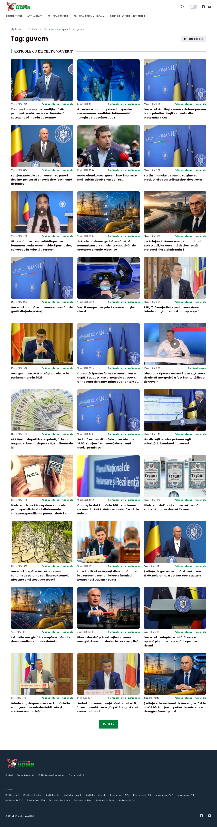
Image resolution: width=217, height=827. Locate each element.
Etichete (32, 29)
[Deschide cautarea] (182, 6)
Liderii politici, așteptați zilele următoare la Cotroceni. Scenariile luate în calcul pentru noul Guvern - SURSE (106, 576)
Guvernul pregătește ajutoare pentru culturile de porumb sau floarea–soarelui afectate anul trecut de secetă (40, 576)
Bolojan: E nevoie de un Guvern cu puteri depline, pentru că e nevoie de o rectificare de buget (41, 180)
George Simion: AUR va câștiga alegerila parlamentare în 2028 (40, 376)
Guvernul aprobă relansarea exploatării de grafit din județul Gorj (42, 309)
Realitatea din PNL (185, 795)
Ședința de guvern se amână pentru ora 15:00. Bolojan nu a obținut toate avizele (172, 573)
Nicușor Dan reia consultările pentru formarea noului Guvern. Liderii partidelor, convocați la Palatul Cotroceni (41, 246)
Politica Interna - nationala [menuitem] (127, 16)
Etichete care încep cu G (57, 29)
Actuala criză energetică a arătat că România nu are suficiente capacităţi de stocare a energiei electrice (106, 246)
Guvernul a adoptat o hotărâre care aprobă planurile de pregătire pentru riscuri (170, 641)
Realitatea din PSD (14, 800)
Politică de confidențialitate (51, 775)
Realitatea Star (53, 795)
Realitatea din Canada (59, 800)
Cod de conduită (76, 775)
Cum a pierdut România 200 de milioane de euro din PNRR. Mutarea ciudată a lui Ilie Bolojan (108, 509)
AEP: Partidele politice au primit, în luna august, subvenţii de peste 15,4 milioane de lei (42, 443)
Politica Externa (197, 368)
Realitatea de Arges (105, 800)
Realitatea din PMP (164, 795)
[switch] (193, 7)
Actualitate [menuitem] (34, 16)
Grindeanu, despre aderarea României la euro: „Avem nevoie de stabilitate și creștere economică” (40, 707)
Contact (9, 775)
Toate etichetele (195, 38)
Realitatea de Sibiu (83, 800)
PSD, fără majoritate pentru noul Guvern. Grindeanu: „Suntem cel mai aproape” (173, 309)
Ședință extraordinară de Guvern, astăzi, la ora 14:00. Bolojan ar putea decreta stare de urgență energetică (175, 707)
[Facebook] (203, 7)
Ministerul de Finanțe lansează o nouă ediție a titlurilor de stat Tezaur (171, 507)
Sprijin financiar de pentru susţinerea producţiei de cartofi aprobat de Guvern (173, 178)
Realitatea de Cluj (127, 800)
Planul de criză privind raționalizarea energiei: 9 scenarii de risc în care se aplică (108, 639)
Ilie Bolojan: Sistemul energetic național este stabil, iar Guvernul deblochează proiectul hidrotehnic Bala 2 (172, 246)
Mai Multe (108, 724)
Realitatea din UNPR (119, 795)
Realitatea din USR (142, 795)
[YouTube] (210, 7)
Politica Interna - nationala (57, 104)
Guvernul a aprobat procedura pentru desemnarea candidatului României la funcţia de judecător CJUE (105, 113)
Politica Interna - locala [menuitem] (89, 16)
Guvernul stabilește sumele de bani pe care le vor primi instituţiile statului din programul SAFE (175, 113)
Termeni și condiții (25, 775)
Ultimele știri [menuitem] (13, 16)
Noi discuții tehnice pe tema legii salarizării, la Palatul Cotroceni (167, 441)
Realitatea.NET (12, 795)
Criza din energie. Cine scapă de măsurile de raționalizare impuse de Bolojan (40, 639)
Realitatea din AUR (73, 795)
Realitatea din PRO (36, 800)
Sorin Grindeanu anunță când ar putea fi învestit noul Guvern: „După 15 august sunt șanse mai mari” (108, 707)
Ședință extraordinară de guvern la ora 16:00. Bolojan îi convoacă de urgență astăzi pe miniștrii (105, 443)
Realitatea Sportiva (32, 795)
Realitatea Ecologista (96, 795)
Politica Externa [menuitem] (58, 16)
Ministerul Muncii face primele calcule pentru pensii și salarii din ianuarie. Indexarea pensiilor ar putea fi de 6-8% (39, 509)
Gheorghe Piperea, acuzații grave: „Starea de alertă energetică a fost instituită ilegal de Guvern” (174, 378)
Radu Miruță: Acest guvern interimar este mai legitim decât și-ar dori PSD (107, 178)
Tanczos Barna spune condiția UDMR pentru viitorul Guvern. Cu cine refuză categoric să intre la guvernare (37, 113)
